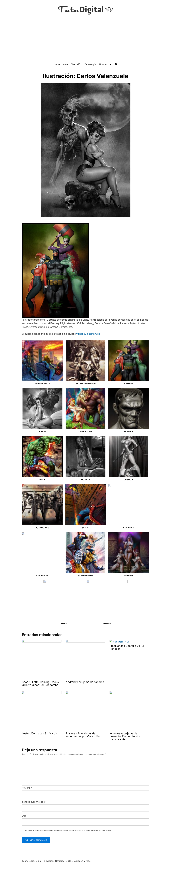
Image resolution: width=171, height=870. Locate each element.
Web (24, 816)
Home (57, 64)
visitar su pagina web (88, 333)
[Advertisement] (85, 40)
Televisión (76, 64)
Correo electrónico (34, 802)
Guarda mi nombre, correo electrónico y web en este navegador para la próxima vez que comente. (69, 831)
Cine (65, 64)
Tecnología (90, 64)
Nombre (27, 788)
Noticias (103, 64)
